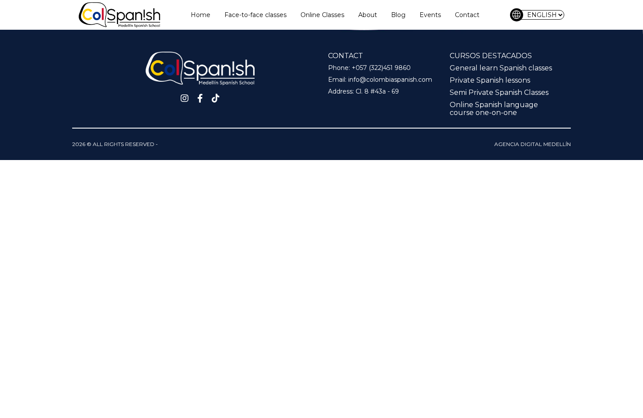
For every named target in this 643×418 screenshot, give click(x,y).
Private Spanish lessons (490, 80)
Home (200, 15)
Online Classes (322, 15)
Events (430, 15)
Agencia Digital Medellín (532, 144)
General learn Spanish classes (501, 68)
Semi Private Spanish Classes (499, 92)
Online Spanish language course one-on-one (494, 109)
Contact (467, 15)
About (367, 15)
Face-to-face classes (255, 15)
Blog (398, 15)
